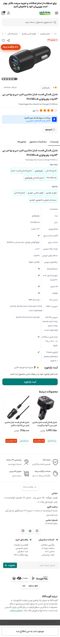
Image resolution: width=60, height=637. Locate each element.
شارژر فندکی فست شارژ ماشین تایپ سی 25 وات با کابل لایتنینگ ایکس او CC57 (17, 424)
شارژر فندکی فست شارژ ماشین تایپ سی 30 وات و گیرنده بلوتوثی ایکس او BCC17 (44, 424)
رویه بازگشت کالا (21, 555)
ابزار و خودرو (45, 33)
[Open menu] (56, 13)
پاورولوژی (46, 87)
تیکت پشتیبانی (48, 555)
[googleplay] (40, 578)
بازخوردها (22, 142)
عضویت (11, 565)
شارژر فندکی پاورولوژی (34, 178)
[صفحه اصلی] (55, 33)
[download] (30, 585)
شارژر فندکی (13, 33)
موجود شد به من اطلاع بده (30, 631)
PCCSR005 (51, 178)
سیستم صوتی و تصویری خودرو (43, 200)
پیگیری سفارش (47, 545)
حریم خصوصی (22, 548)
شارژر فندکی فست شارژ (21, 171)
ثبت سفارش (22, 551)
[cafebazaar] (20, 578)
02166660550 (51, 523)
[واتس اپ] (37, 531)
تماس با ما (49, 551)
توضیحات (54, 142)
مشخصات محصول (38, 142)
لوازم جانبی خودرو (29, 33)
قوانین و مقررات (21, 545)
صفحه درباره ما (48, 548)
